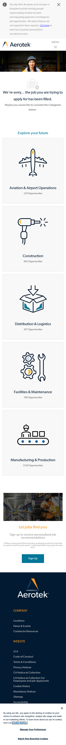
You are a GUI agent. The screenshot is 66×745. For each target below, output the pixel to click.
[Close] (62, 708)
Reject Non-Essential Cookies (33, 739)
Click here (44, 25)
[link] (16, 45)
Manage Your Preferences (33, 730)
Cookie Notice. (19, 723)
